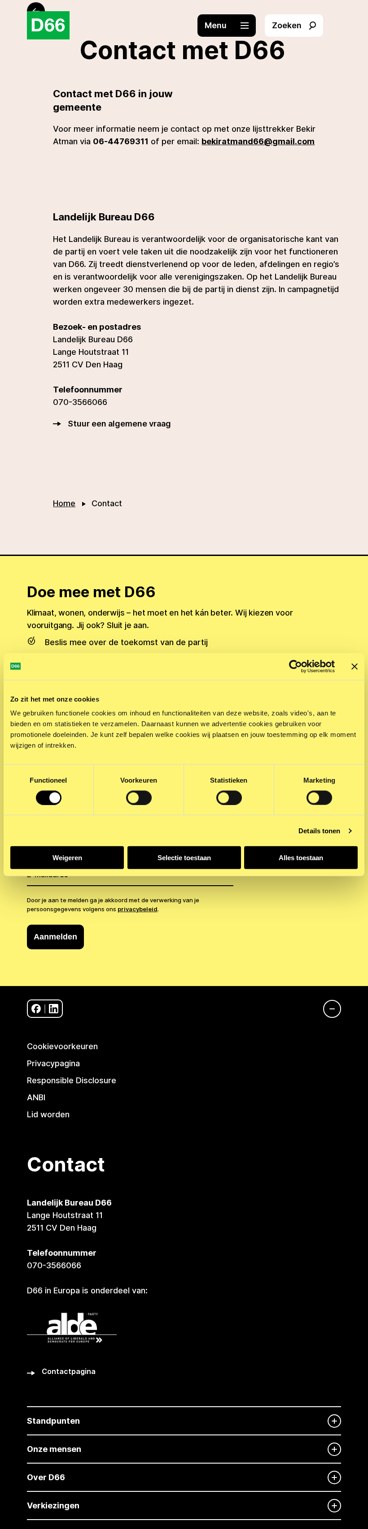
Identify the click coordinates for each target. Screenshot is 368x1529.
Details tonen (319, 830)
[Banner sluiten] (354, 666)
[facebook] (36, 1008)
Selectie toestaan (184, 857)
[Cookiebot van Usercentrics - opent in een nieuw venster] (295, 666)
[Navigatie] (327, 1009)
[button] (231, 25)
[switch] (139, 797)
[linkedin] (53, 1008)
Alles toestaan (301, 857)
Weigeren (67, 857)
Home (64, 503)
